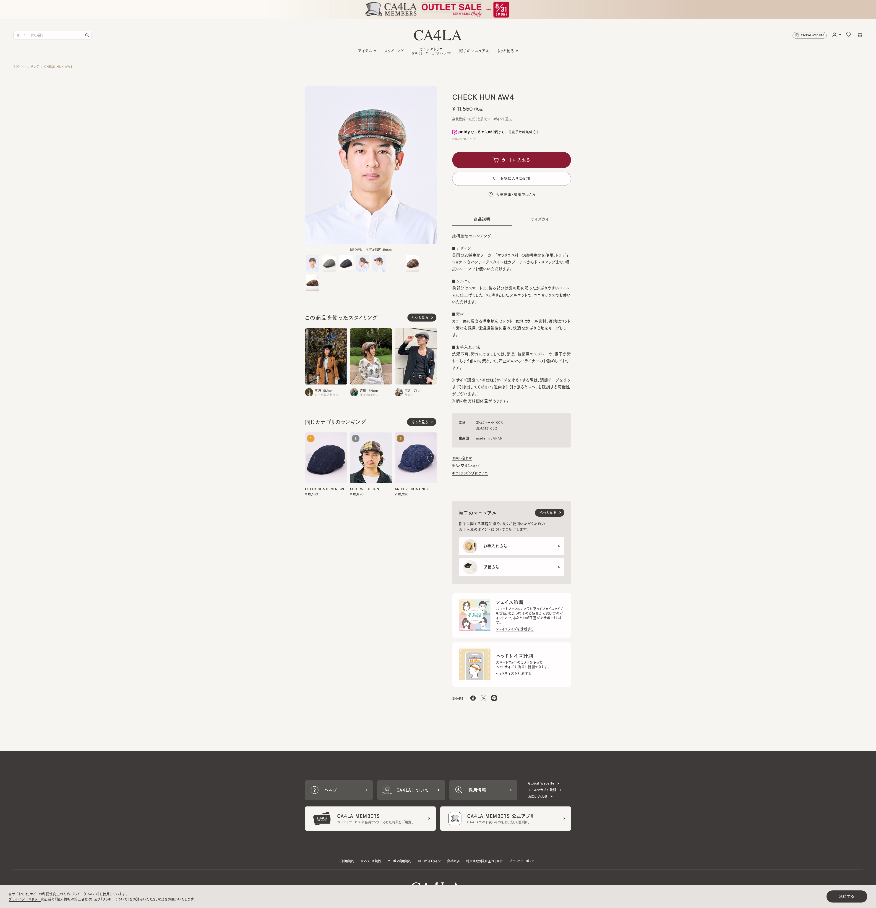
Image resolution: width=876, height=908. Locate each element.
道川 (363, 390)
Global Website (541, 783)
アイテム (365, 51)
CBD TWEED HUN (364, 489)
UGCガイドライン (429, 861)
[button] (310, 356)
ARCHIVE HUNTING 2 (412, 489)
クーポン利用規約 (399, 861)
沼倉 (408, 390)
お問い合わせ (462, 458)
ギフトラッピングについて (470, 473)
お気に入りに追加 (515, 178)
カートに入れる (516, 160)
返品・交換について (466, 465)
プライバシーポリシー (523, 861)
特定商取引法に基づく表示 (484, 861)
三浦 (318, 390)
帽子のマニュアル (474, 51)
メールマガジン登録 (542, 790)
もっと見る (505, 51)
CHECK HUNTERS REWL (325, 489)
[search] (87, 35)
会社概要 (453, 861)
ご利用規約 (346, 861)
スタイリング (394, 51)
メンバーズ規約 (371, 861)
